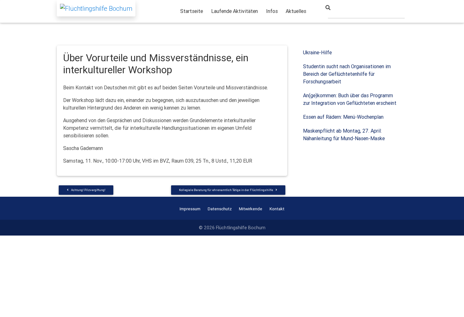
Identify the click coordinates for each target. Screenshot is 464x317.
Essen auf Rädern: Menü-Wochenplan (343, 117)
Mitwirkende (250, 209)
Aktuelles (296, 11)
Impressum (190, 209)
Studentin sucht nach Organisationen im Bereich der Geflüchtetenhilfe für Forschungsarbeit (347, 74)
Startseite (191, 11)
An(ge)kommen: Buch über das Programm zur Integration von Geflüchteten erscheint (349, 99)
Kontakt (277, 209)
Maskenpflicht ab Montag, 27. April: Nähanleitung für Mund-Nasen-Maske (344, 134)
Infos (272, 11)
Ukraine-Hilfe (317, 52)
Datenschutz (220, 209)
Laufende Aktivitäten (234, 11)
